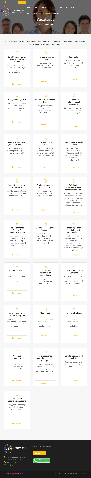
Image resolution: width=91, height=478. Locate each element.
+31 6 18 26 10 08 (11, 2)
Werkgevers (70, 8)
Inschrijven (37, 8)
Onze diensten (32, 14)
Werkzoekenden (57, 8)
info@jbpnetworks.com (15, 465)
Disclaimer (56, 473)
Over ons (45, 8)
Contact (56, 14)
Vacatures (46, 14)
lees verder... (17, 84)
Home (29, 8)
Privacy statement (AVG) (71, 473)
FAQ (39, 14)
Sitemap (84, 473)
